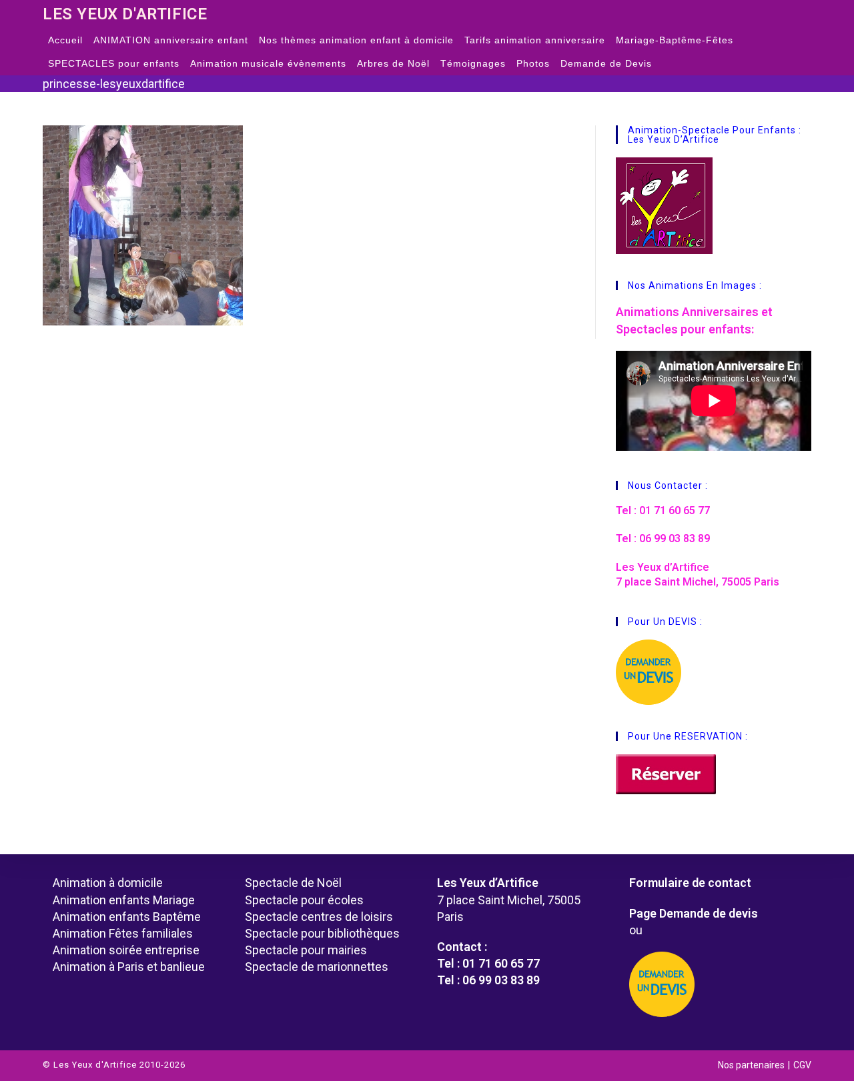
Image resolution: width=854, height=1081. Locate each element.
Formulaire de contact (690, 883)
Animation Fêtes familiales (123, 933)
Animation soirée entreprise (126, 950)
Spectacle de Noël (293, 883)
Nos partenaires (751, 1065)
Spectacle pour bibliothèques (322, 933)
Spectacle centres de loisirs (319, 917)
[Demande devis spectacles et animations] (715, 984)
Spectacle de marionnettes (316, 967)
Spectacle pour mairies (306, 950)
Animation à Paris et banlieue (129, 967)
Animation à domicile (108, 883)
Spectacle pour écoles (304, 900)
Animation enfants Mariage (124, 900)
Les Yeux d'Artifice (125, 14)
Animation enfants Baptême (127, 917)
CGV (802, 1065)
